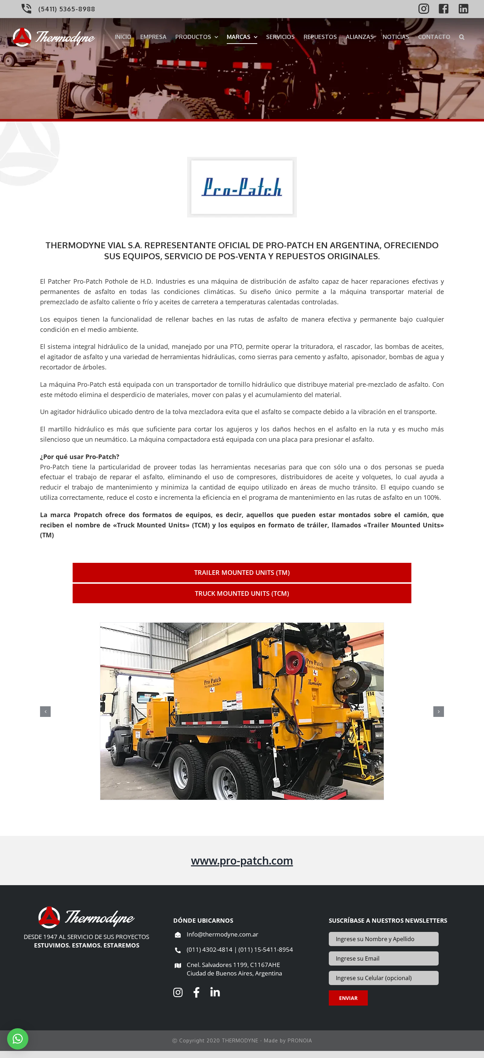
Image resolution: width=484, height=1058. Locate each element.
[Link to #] (177, 992)
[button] (462, 36)
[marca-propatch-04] (242, 710)
